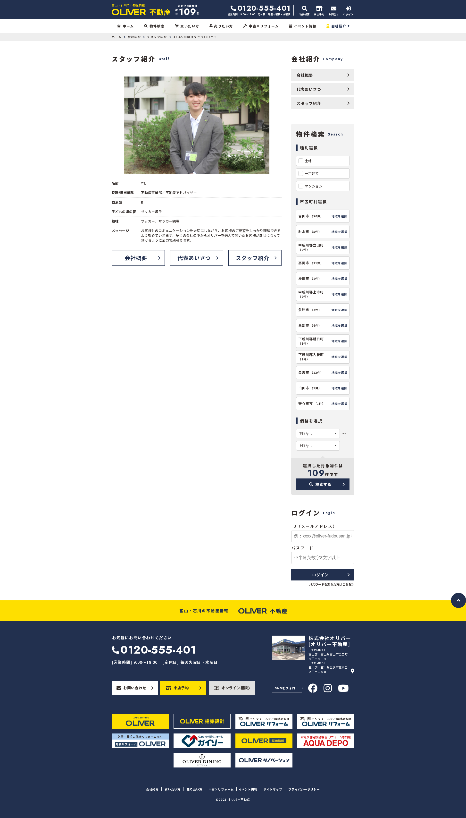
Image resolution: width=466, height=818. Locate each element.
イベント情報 (305, 26)
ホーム (128, 26)
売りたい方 (223, 26)
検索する (323, 484)
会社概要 (136, 258)
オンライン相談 (234, 687)
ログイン (320, 575)
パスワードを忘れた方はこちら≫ (331, 584)
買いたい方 (189, 26)
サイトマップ (272, 789)
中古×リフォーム (264, 26)
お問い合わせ (134, 687)
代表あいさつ (194, 258)
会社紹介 (338, 26)
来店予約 (181, 687)
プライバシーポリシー (304, 789)
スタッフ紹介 (157, 37)
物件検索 (157, 26)
